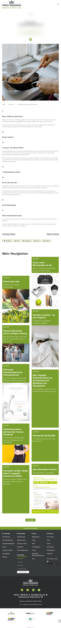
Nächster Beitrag (53, 234)
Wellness (4, 557)
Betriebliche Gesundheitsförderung (38, 554)
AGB (35, 601)
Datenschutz (29, 601)
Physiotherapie (21, 537)
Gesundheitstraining (7, 540)
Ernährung (27, 241)
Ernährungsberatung (22, 550)
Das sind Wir (50, 537)
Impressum (50, 553)
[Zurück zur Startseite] (11, 4)
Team (48, 540)
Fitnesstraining (6, 537)
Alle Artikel (30, 520)
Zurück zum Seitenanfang (30, 528)
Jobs (33, 559)
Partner (49, 543)
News (33, 543)
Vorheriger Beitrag (8, 234)
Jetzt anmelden (23, 572)
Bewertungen (50, 547)
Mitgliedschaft (35, 537)
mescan (4, 547)
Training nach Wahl (7, 550)
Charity (34, 550)
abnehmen (8, 241)
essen (38, 241)
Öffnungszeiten (51, 550)
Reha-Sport (20, 547)
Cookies (39, 601)
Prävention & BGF (22, 543)
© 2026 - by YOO (32, 627)
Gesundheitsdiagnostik (8, 543)
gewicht (48, 241)
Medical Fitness (21, 540)
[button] (58, 4)
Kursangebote (6, 553)
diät (18, 241)
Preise (33, 540)
